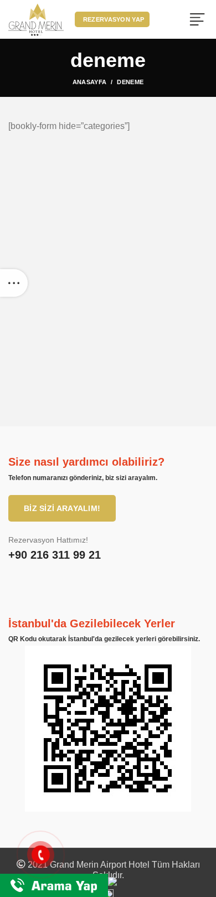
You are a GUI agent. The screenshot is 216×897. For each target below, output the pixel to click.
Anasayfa (89, 82)
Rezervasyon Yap (114, 19)
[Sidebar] (14, 283)
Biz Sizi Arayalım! (62, 508)
